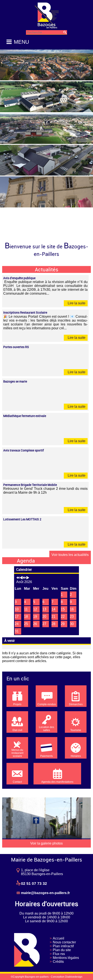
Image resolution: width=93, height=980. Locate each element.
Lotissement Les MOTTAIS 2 (22, 519)
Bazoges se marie (15, 381)
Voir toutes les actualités (70, 555)
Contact (17, 781)
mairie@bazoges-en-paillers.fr (45, 893)
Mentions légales (66, 958)
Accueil (58, 938)
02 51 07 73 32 (34, 883)
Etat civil (17, 730)
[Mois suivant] (27, 578)
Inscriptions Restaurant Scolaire (25, 312)
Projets (17, 704)
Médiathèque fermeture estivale (24, 416)
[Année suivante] (24, 578)
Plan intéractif (63, 946)
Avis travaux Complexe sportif (23, 450)
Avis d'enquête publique (19, 278)
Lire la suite (76, 303)
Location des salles (46, 729)
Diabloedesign (73, 976)
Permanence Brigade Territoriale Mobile (30, 485)
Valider (65, 32)
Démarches (76, 704)
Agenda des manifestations (57, 781)
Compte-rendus (46, 704)
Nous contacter (64, 942)
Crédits (58, 961)
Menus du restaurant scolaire (17, 753)
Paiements (46, 756)
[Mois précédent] (21, 578)
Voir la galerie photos (46, 843)
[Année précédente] (18, 578)
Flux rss (59, 954)
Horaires (76, 756)
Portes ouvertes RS (16, 347)
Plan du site (62, 950)
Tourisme (75, 730)
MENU (21, 42)
